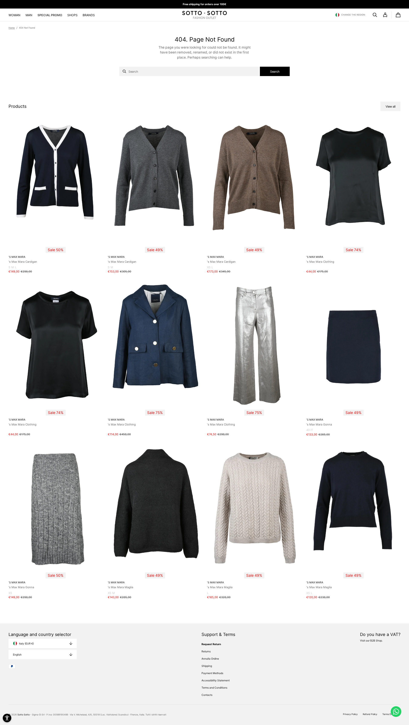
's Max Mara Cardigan (23, 261)
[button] (350, 15)
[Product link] (56, 197)
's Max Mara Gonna (319, 424)
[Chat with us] (396, 711)
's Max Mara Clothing (320, 261)
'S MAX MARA (17, 256)
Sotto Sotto (23, 714)
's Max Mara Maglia (120, 587)
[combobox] (189, 71)
